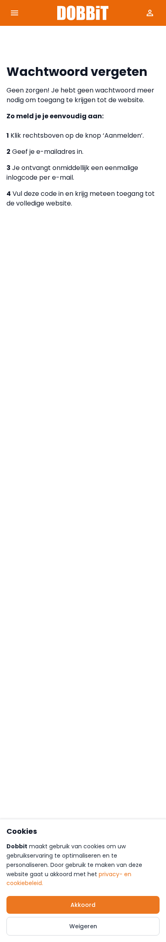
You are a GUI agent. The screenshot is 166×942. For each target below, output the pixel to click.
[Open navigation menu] (14, 13)
